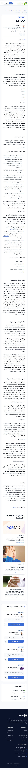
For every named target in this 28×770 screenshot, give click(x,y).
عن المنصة (25, 733)
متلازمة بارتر (15, 690)
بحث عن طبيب (10, 730)
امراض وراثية (24, 12)
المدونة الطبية (19, 10)
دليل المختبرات (10, 735)
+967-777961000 (21, 756)
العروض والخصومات (23, 735)
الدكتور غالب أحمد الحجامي (12, 615)
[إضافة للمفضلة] (24, 34)
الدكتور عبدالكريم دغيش (13, 649)
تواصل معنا (24, 740)
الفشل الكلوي (13, 229)
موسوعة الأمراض (10, 10)
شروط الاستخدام (17, 765)
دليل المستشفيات (9, 733)
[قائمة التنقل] (2, 3)
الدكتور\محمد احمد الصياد (12, 667)
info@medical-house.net (20, 754)
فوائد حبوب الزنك (14, 696)
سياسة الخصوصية (11, 765)
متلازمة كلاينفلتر (17, 507)
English (6, 3)
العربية (11, 3)
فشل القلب (6, 236)
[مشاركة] (20, 34)
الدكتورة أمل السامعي (13, 633)
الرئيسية (25, 10)
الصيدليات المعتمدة (9, 738)
